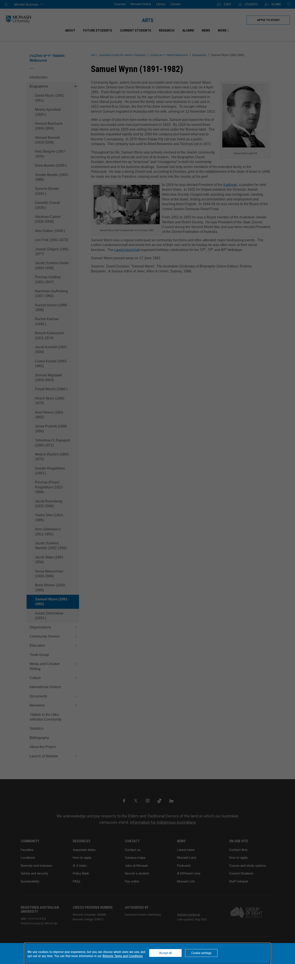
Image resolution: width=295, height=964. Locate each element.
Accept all (165, 953)
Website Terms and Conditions (122, 956)
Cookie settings (201, 953)
